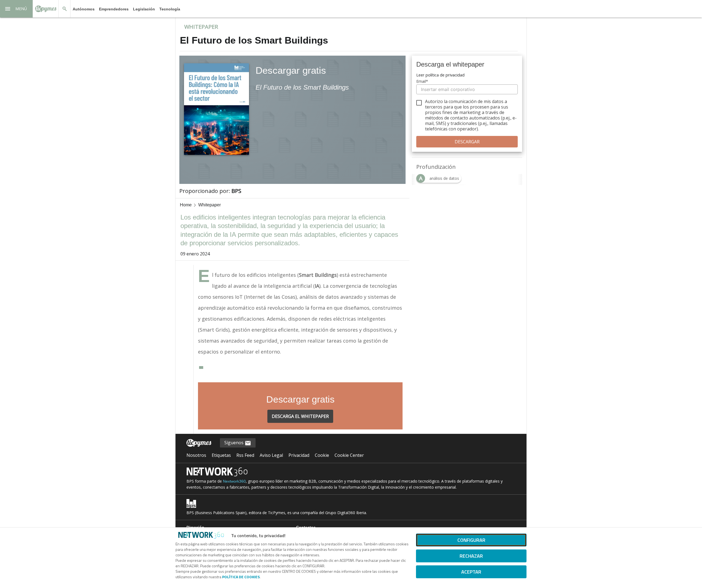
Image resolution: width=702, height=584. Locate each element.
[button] (16, 9)
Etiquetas (221, 455)
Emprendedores (114, 9)
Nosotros (196, 455)
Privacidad (298, 455)
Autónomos (84, 9)
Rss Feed (245, 455)
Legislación (144, 9)
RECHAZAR (471, 556)
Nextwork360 (234, 481)
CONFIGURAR (471, 540)
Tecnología (169, 9)
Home (186, 205)
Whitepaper (209, 205)
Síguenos (234, 443)
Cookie (322, 455)
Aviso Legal (271, 455)
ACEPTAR (471, 572)
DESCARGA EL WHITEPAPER (300, 416)
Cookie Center (349, 455)
